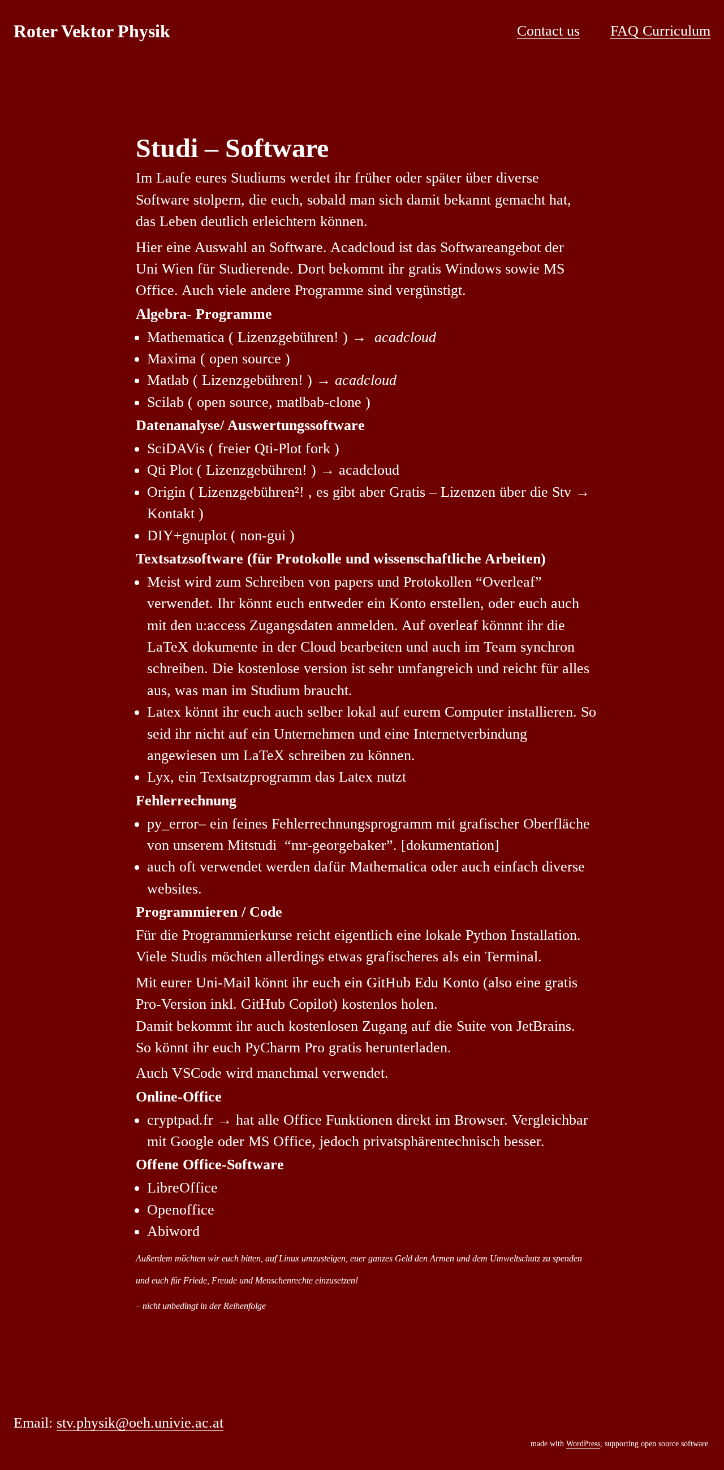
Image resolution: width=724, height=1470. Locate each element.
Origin (166, 492)
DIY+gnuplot (187, 535)
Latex (164, 712)
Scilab (165, 402)
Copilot (311, 1004)
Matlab (168, 380)
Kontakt (171, 513)
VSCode (197, 1073)
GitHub (389, 982)
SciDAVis (176, 448)
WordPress (583, 1443)
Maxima (171, 358)
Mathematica (186, 337)
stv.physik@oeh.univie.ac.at (140, 1423)
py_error (173, 824)
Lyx (158, 777)
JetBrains (541, 1026)
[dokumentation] (450, 845)
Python (486, 935)
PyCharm (272, 1047)
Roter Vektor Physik (92, 31)
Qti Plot (170, 470)
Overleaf (508, 582)
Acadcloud (362, 247)
